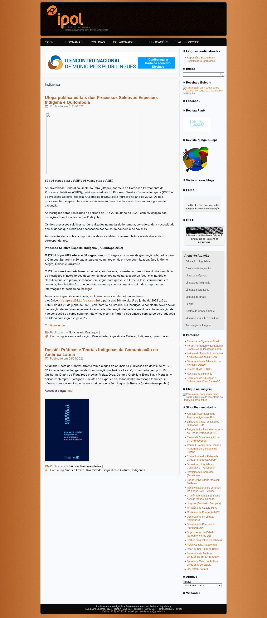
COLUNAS (98, 42)
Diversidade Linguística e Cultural (114, 336)
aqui (70, 390)
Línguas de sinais (196, 296)
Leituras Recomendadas (85, 466)
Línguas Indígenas (196, 275)
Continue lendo (57, 325)
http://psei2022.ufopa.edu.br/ (79, 300)
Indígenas (144, 336)
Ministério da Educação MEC (203, 512)
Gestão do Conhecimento (200, 311)
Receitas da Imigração (199, 373)
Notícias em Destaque (83, 332)
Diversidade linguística (199, 268)
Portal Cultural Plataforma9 (202, 544)
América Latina (74, 470)
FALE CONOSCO (187, 42)
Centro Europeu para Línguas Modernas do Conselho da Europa (204, 448)
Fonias (189, 304)
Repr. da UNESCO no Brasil (203, 549)
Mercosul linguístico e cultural (202, 318)
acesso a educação (77, 336)
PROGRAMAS (73, 42)
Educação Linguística (198, 261)
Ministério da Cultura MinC (202, 507)
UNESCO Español (197, 569)
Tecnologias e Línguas (198, 325)
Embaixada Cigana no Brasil (203, 341)
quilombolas (161, 336)
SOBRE (50, 42)
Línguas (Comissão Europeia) (204, 503)
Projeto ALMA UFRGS (199, 369)
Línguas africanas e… (198, 289)
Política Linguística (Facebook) (204, 540)
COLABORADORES (126, 42)
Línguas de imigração (198, 282)
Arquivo (187, 581)
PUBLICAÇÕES (158, 42)
